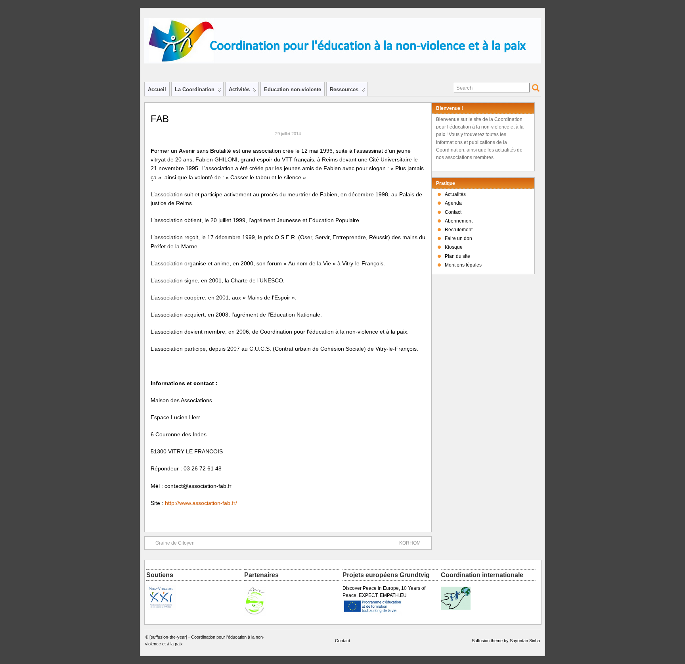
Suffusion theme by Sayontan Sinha (506, 640)
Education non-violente (292, 89)
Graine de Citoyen (175, 543)
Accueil (157, 89)
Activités (239, 89)
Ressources (344, 89)
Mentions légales (463, 265)
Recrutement (459, 229)
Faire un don (458, 238)
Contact (453, 212)
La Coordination (194, 89)
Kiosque (454, 247)
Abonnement (459, 221)
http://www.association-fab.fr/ (201, 503)
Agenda (453, 203)
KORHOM (410, 543)
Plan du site (457, 256)
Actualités (455, 194)
